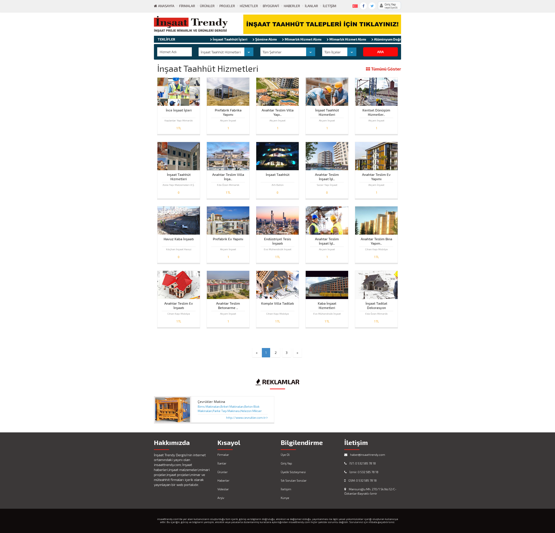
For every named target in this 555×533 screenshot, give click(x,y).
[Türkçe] (354, 5)
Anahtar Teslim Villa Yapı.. (278, 111)
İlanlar (311, 6)
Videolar (223, 489)
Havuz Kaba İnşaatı (179, 239)
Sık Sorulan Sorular (294, 480)
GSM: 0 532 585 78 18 (362, 480)
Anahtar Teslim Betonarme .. (228, 304)
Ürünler (207, 6)
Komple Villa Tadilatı (277, 303)
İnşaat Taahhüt (277, 174)
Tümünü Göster (385, 69)
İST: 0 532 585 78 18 (362, 463)
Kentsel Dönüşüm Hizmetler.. (376, 111)
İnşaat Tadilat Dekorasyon (376, 304)
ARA (380, 52)
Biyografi (271, 6)
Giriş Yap (286, 463)
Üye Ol (285, 454)
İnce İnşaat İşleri (179, 110)
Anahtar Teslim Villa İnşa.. (228, 175)
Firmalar (187, 6)
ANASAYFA (165, 6)
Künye (285, 498)
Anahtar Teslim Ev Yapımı (376, 175)
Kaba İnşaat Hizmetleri (327, 304)
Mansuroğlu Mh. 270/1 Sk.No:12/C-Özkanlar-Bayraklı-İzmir (370, 491)
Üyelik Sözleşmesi (293, 472)
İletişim (329, 6)
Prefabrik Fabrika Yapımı (228, 111)
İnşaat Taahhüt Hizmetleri (327, 111)
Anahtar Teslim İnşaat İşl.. (327, 175)
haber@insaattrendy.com (367, 454)
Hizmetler (249, 6)
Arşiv (220, 498)
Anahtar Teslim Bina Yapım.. (376, 240)
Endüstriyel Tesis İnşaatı (277, 240)
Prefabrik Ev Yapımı (228, 239)
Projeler (227, 6)
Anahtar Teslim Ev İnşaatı (178, 304)
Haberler (292, 6)
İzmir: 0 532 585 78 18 (363, 472)
